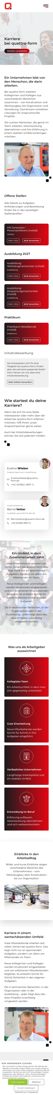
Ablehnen (36, 1082)
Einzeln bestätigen (26, 1088)
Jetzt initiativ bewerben (20, 382)
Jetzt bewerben (31, 240)
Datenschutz (20, 1092)
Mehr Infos (13, 240)
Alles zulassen (17, 1082)
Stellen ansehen (17, 50)
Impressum (33, 1092)
